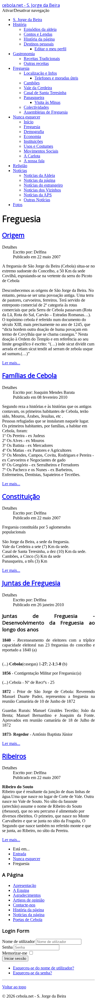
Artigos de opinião (28, 900)
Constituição (21, 496)
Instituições (33, 141)
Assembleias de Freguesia (46, 112)
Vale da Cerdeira (38, 87)
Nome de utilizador (18, 941)
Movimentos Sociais (41, 151)
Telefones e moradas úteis (56, 78)
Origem (13, 234)
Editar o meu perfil (50, 49)
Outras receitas (36, 63)
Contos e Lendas (38, 34)
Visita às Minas (47, 102)
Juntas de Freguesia (31, 582)
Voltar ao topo (14, 987)
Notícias (20, 170)
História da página (39, 39)
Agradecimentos (27, 895)
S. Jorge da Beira (27, 19)
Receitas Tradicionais (42, 58)
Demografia (34, 131)
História (19, 24)
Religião (20, 165)
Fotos (17, 204)
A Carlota (32, 156)
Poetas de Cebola (27, 919)
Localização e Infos (40, 73)
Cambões (32, 83)
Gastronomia (24, 53)
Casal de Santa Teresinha (45, 92)
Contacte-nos (24, 905)
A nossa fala (34, 161)
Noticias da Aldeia (39, 175)
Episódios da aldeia (40, 29)
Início (28, 122)
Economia (32, 136)
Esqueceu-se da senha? (32, 973)
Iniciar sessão (15, 958)
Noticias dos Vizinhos (42, 190)
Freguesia (21, 68)
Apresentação (24, 885)
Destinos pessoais (39, 44)
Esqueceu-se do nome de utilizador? (43, 968)
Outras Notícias (37, 199)
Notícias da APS (38, 195)
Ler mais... (11, 363)
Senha (8, 947)
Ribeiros (14, 755)
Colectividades (36, 107)
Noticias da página (39, 180)
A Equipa (21, 890)
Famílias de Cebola (29, 375)
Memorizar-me (14, 953)
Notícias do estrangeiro (43, 185)
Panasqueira (34, 97)
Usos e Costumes (38, 146)
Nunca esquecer (26, 117)
